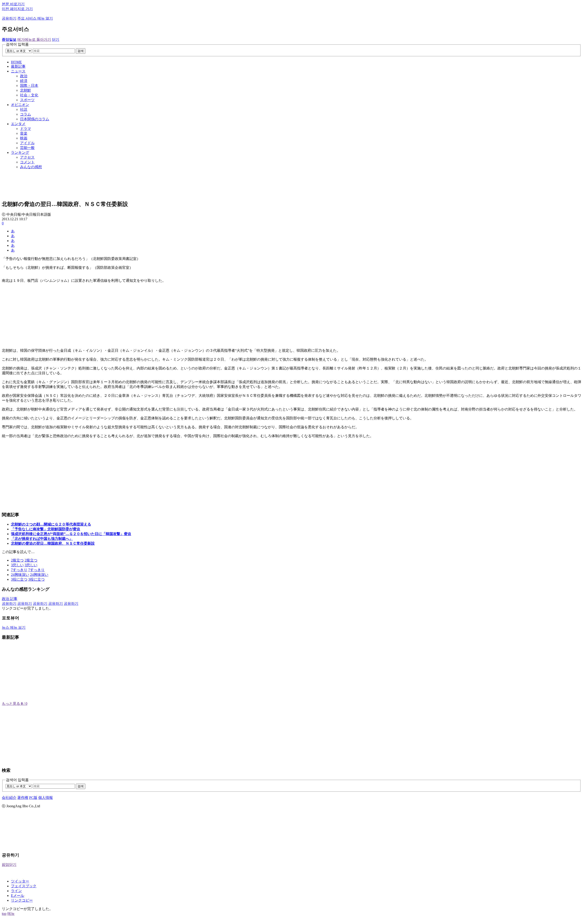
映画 (23, 138)
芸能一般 (27, 148)
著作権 (22, 798)
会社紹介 (9, 798)
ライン (16, 891)
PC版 (33, 798)
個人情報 (45, 798)
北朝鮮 (25, 90)
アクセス (27, 157)
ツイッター (20, 881)
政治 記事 (9, 599)
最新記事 (18, 66)
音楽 (23, 133)
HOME (16, 62)
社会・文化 (29, 95)
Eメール (17, 895)
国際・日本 (29, 85)
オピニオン (20, 105)
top (4, 913)
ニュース (18, 71)
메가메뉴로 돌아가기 (34, 39)
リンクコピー (22, 900)
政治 (23, 76)
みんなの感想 (31, 167)
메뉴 (11, 913)
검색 (81, 51)
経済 (23, 81)
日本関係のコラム (34, 119)
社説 (23, 109)
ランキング (20, 152)
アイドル (27, 143)
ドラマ (25, 129)
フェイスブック (23, 886)
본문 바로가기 (13, 4)
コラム (25, 114)
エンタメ (18, 124)
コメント (27, 162)
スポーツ (27, 100)
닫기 (55, 39)
